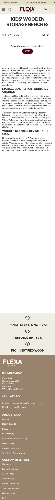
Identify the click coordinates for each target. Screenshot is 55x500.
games (5, 73)
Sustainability (8, 433)
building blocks (15, 73)
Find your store (9, 493)
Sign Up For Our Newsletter (14, 453)
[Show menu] (3, 9)
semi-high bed (41, 120)
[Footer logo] (12, 363)
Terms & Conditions (11, 488)
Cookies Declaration (11, 483)
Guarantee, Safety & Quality (14, 438)
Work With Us (8, 443)
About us (6, 419)
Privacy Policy (8, 478)
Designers (6, 429)
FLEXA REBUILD (9, 424)
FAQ (4, 498)
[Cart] (51, 9)
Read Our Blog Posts (11, 448)
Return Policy (8, 473)
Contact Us (7, 464)
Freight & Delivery (10, 469)
